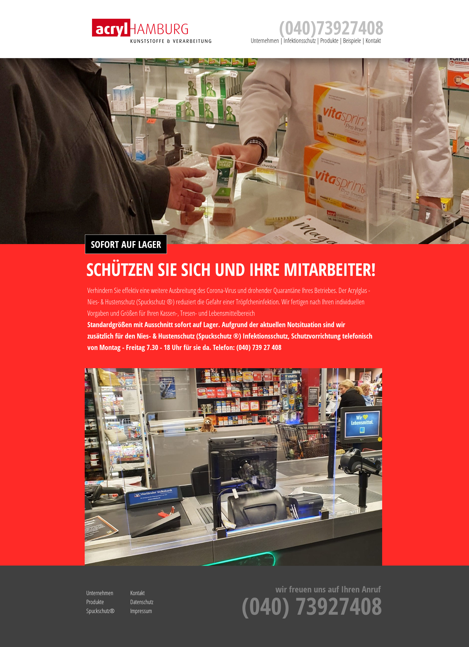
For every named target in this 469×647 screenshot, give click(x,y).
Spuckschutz (98, 611)
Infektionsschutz (300, 40)
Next (378, 467)
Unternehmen (265, 40)
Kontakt (374, 40)
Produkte (329, 40)
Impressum (141, 611)
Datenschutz (141, 602)
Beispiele (352, 40)
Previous (88, 467)
